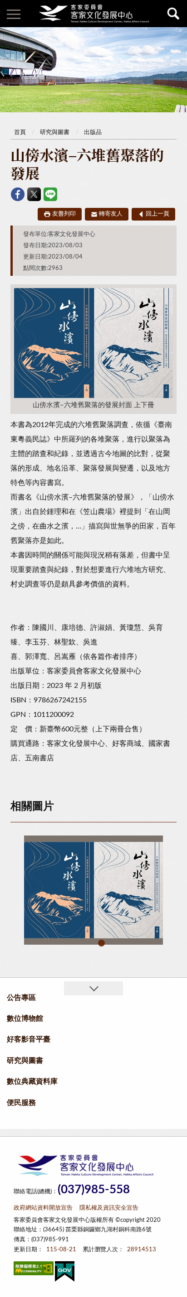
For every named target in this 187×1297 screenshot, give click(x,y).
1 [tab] (101, 943)
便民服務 (21, 1102)
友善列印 (64, 214)
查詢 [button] (173, 13)
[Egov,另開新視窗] (64, 1273)
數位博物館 (25, 1018)
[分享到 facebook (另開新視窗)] (18, 194)
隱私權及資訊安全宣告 (108, 1208)
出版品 (93, 132)
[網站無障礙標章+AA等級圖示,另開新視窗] (34, 1270)
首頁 (20, 132)
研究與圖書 (54, 132)
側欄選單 (13, 13)
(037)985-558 (94, 1190)
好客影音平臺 (28, 1039)
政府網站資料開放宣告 (43, 1208)
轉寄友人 (111, 214)
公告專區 (21, 997)
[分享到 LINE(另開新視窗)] (50, 194)
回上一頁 (157, 214)
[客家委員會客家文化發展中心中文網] (93, 13)
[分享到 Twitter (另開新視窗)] (34, 194)
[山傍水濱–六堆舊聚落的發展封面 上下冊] (93, 890)
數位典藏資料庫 (32, 1081)
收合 (93, 988)
